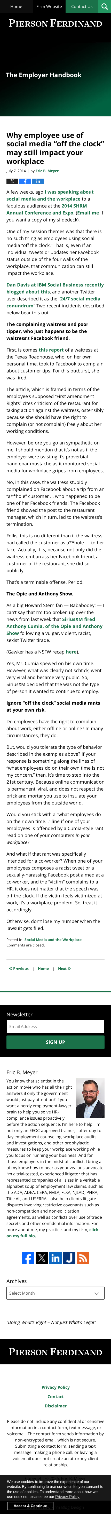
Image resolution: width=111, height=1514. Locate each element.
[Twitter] (42, 1258)
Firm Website (49, 6)
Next (64, 968)
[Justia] (69, 1258)
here (71, 652)
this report (51, 350)
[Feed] (83, 1258)
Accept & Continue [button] (30, 1506)
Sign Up (55, 1042)
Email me (88, 213)
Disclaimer (56, 1406)
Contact (55, 1396)
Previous (19, 968)
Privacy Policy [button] (67, 1496)
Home (16, 6)
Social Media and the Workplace (53, 939)
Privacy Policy (56, 1387)
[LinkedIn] (55, 1258)
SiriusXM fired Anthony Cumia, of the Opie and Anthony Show (54, 626)
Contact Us (82, 6)
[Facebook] (28, 1258)
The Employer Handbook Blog (55, 23)
